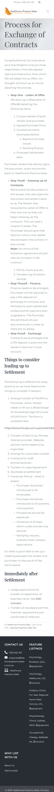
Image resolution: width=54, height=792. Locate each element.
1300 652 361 (15, 652)
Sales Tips (32, 628)
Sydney (41, 720)
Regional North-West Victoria (38, 699)
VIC (43, 678)
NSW (32, 725)
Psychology (35, 657)
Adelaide (43, 737)
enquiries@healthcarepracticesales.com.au (14, 661)
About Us (9, 765)
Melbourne (34, 678)
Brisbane (34, 661)
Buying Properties (18, 628)
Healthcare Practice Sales (18, 625)
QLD (42, 661)
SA (30, 741)
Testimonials (11, 770)
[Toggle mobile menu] (48, 11)
